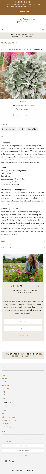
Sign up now (23, 336)
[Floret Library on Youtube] (13, 461)
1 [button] (20, 101)
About (4, 382)
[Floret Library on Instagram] (6, 461)
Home (2, 49)
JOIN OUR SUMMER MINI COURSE (23, 37)
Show (3, 398)
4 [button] (25, 101)
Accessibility (6, 427)
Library (9, 49)
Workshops (6, 385)
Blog (3, 391)
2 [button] (22, 101)
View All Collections (9, 43)
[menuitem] (23, 43)
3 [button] (23, 101)
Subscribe (23, 456)
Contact (4, 410)
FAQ (3, 414)
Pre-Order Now (23, 11)
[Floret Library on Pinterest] (9, 461)
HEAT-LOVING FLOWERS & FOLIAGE (23, 34)
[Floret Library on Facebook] (3, 461)
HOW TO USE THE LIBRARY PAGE (27, 355)
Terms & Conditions (9, 420)
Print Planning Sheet (24, 115)
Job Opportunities (8, 417)
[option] (23, 75)
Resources (5, 388)
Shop (3, 375)
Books (4, 395)
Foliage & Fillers (19, 49)
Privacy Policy (7, 423)
